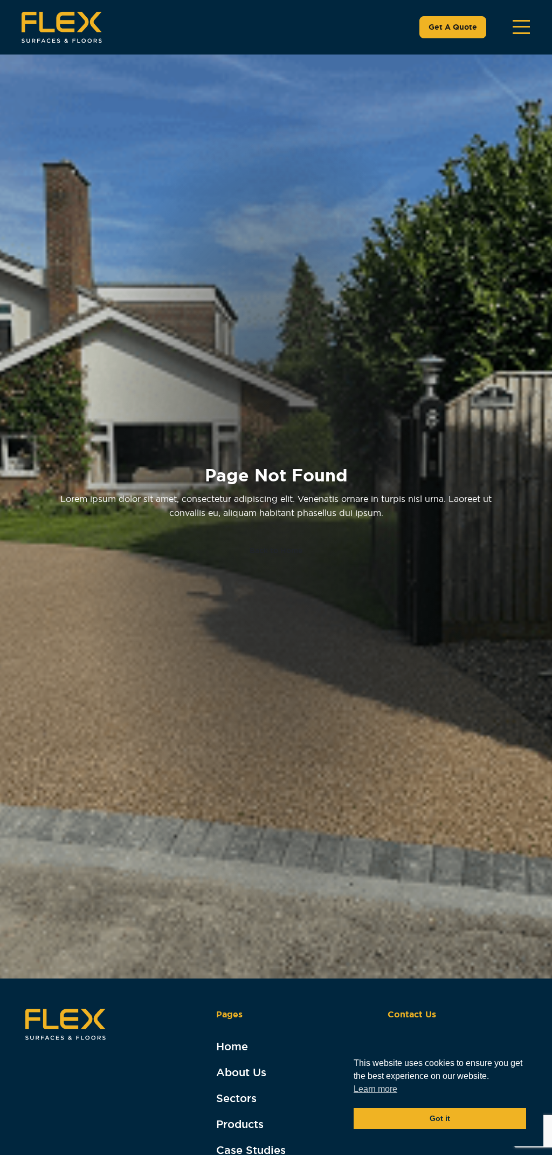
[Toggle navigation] (521, 27)
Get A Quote (453, 27)
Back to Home (276, 550)
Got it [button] (440, 1118)
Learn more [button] (375, 1088)
